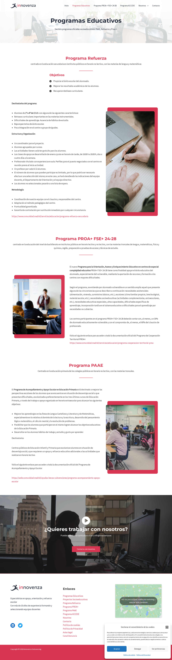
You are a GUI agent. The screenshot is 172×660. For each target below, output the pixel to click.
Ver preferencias (158, 649)
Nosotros (142, 5)
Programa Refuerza (71, 603)
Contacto (156, 5)
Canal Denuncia (70, 636)
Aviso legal (68, 632)
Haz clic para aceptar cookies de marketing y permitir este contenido (138, 600)
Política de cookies (129, 655)
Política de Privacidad (143, 655)
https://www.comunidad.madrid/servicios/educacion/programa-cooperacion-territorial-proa (111, 343)
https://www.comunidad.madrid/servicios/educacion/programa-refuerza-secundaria (50, 216)
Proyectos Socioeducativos (75, 599)
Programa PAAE (70, 610)
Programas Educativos (81, 5)
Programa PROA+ (70, 606)
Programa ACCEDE (127, 5)
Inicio (66, 5)
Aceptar (117, 649)
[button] (167, 627)
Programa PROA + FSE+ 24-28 (105, 5)
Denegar (137, 649)
